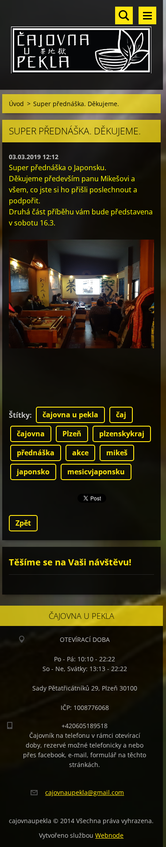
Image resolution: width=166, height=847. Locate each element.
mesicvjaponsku (96, 472)
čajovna (31, 434)
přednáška (35, 453)
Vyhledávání (124, 15)
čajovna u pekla (70, 415)
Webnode (109, 835)
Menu (147, 15)
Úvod (16, 103)
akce (80, 453)
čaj (121, 415)
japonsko (33, 472)
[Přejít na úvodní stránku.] (81, 39)
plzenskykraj (121, 434)
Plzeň (71, 434)
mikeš (116, 453)
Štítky (19, 415)
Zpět (23, 523)
